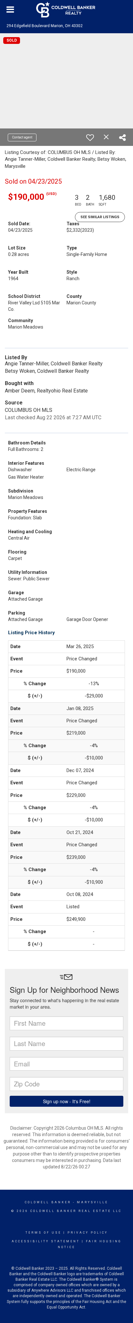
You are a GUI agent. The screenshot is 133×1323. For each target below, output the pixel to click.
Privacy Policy (87, 1232)
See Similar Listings (99, 217)
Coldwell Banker (48, 1202)
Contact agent (22, 137)
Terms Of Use (43, 1232)
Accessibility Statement (46, 1241)
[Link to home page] (66, 9)
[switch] (90, 137)
